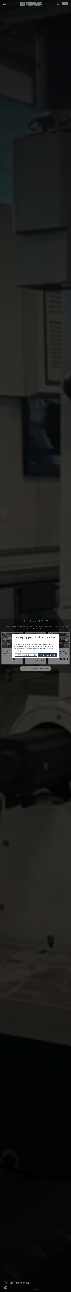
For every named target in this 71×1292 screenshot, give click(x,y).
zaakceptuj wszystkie (47, 655)
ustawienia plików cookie (26, 655)
